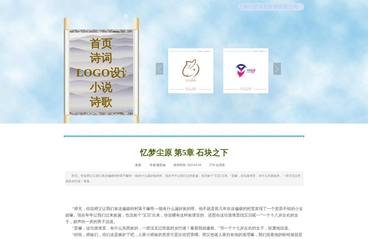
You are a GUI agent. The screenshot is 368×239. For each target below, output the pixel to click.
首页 (101, 43)
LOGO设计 (101, 72)
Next (277, 69)
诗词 (101, 58)
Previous (159, 69)
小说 (101, 87)
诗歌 (101, 102)
